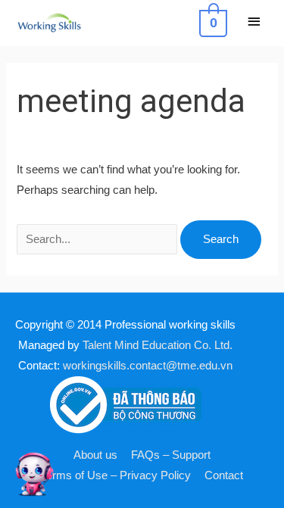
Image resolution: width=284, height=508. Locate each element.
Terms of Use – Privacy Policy (116, 475)
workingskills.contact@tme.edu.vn (148, 366)
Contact (223, 475)
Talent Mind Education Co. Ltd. (158, 345)
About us (95, 455)
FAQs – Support (171, 455)
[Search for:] (98, 239)
